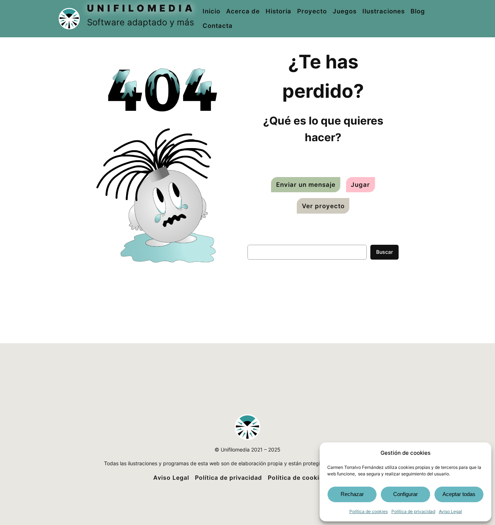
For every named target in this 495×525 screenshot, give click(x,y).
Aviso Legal (450, 511)
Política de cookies (368, 511)
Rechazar (352, 494)
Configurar (405, 494)
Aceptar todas (458, 494)
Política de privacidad (413, 511)
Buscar (384, 252)
